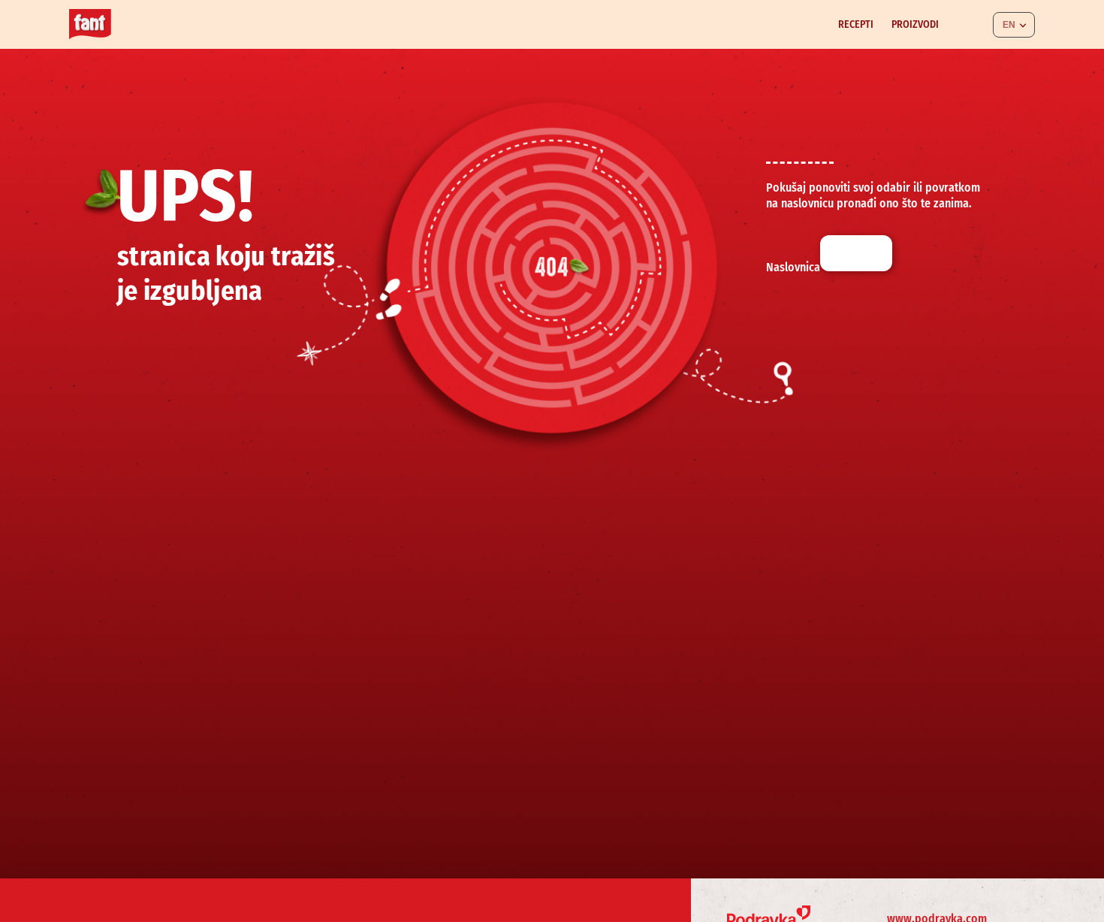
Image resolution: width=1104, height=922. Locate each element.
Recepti (855, 24)
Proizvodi (915, 24)
